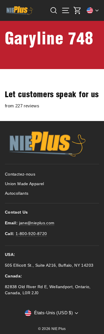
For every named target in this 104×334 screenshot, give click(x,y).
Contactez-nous (20, 174)
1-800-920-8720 (31, 234)
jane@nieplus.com (37, 223)
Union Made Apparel (24, 184)
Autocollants (16, 193)
